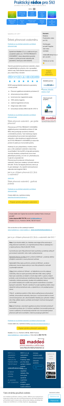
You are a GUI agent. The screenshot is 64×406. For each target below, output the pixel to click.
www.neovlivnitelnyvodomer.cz (41, 230)
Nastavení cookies (54, 392)
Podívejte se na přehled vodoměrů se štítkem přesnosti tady (26, 321)
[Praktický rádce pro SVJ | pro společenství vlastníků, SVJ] (32, 3)
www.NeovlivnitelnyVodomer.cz (17, 197)
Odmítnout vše (54, 396)
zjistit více (11, 178)
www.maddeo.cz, (25, 335)
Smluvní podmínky (38, 358)
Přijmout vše (54, 401)
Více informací (33, 402)
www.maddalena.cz (13, 230)
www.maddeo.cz (25, 230)
